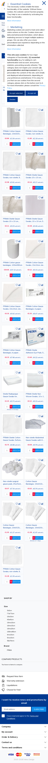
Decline (12, 99)
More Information (14, 20)
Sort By (5, 44)
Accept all (32, 93)
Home (4, 23)
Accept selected (16, 93)
